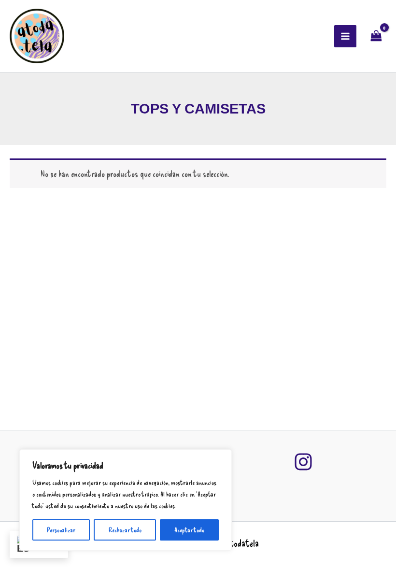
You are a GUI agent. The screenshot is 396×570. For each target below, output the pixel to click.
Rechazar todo (125, 530)
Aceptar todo (189, 530)
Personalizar (61, 530)
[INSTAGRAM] (303, 461)
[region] (125, 500)
